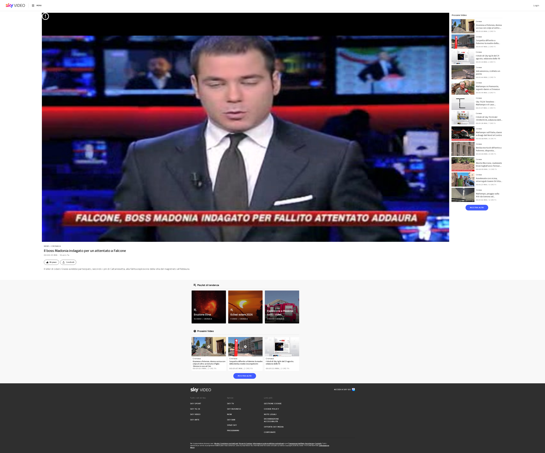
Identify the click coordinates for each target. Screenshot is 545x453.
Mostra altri (477, 207)
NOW (229, 414)
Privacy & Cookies (245, 443)
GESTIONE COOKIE (273, 403)
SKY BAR (231, 420)
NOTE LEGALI (270, 414)
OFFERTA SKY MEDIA (274, 427)
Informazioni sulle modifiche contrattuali (268, 443)
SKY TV (230, 403)
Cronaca (56, 246)
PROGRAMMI (233, 430)
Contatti (318, 443)
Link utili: (268, 398)
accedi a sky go (342, 389)
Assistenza (309, 443)
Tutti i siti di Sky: (198, 398)
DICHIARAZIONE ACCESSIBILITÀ (271, 420)
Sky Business (234, 409)
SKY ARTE (194, 420)
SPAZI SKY (232, 425)
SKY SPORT (195, 403)
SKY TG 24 (195, 409)
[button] (51, 262)
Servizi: (230, 398)
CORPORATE (270, 432)
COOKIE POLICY (271, 409)
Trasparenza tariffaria (296, 443)
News (47, 246)
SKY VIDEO (195, 414)
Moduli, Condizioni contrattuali (226, 443)
